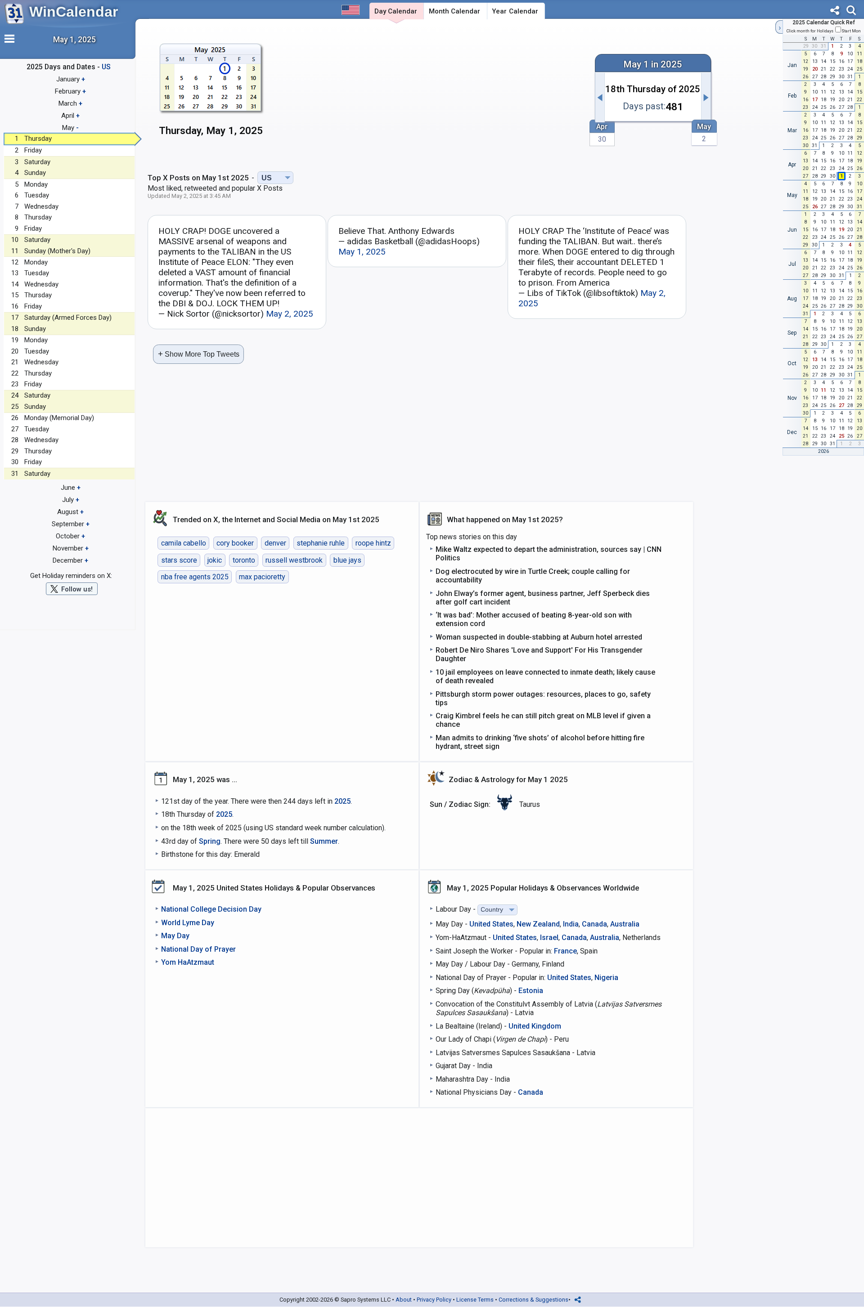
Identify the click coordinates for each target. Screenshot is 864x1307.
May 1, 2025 (362, 251)
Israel (549, 937)
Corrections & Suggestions (533, 1299)
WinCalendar (73, 12)
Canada (594, 924)
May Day (175, 935)
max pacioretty (262, 577)
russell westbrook (294, 560)
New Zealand (538, 924)
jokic (214, 560)
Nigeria (606, 977)
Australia (624, 924)
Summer (324, 841)
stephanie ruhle (321, 543)
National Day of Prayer (198, 949)
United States (491, 924)
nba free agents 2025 (195, 577)
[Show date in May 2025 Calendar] (210, 94)
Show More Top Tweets (198, 353)
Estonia (530, 990)
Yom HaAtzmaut (187, 962)
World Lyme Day (187, 922)
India (571, 924)
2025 (342, 801)
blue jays (347, 560)
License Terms (475, 1299)
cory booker (235, 543)
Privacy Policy (434, 1299)
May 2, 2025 (289, 314)
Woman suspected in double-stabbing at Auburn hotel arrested (539, 637)
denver (275, 543)
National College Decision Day (211, 909)
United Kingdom (534, 1026)
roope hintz (373, 543)
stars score (179, 560)
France (565, 951)
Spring (209, 841)
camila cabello (183, 543)
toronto (244, 560)
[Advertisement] (430, 93)
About (404, 1299)
